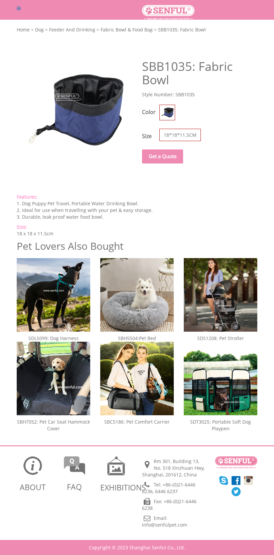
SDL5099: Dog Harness (53, 338)
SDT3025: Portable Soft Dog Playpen (220, 425)
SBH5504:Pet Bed (137, 338)
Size (147, 136)
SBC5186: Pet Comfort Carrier (137, 422)
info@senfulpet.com (164, 525)
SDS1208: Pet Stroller (220, 338)
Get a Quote (162, 156)
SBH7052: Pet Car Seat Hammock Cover (53, 425)
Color (149, 112)
